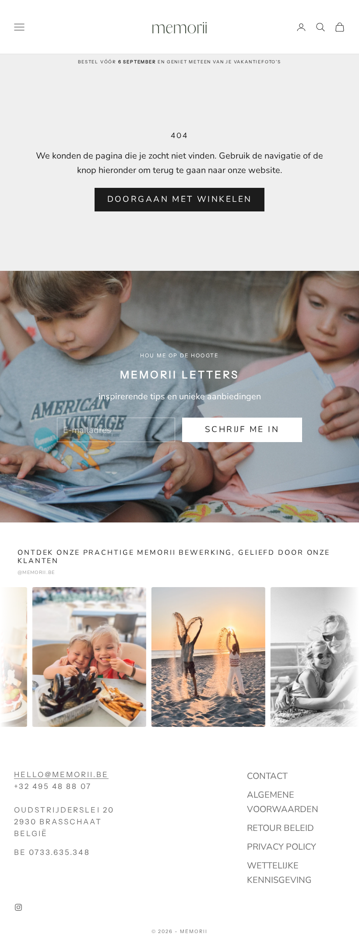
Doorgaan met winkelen (179, 199)
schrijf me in (242, 429)
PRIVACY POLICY (281, 847)
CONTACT (267, 776)
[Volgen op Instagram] (18, 907)
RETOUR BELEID (280, 828)
